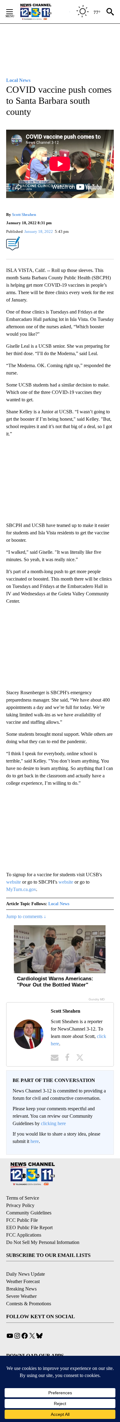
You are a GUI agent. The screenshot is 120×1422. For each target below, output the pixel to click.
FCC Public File (22, 1220)
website (13, 882)
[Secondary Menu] (14, 11)
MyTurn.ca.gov (21, 889)
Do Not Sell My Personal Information (42, 1242)
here (34, 1141)
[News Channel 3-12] (43, 11)
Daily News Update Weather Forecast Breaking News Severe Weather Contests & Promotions (28, 1288)
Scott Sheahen (24, 214)
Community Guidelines (28, 1212)
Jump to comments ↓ (26, 916)
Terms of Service (22, 1198)
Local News (58, 903)
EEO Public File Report (29, 1227)
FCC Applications (23, 1235)
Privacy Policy (20, 1205)
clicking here (53, 1123)
